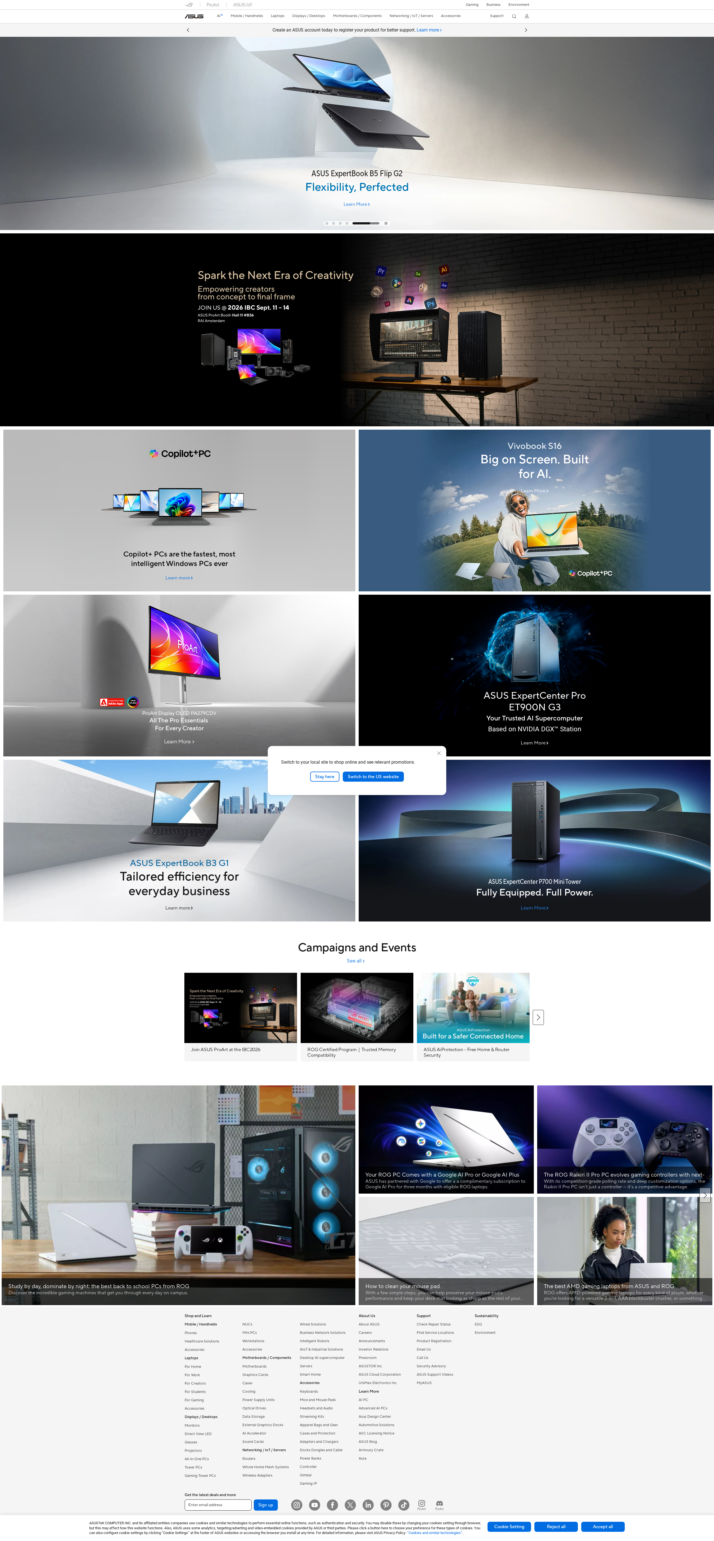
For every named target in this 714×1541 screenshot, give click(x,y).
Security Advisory (431, 1366)
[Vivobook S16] (535, 510)
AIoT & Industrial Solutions (321, 1349)
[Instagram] (296, 1505)
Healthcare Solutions (202, 1341)
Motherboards (254, 1366)
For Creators (195, 1383)
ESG (478, 1324)
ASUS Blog (368, 1442)
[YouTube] (314, 1505)
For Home (193, 1367)
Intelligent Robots (314, 1341)
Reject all (556, 1527)
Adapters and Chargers (319, 1442)
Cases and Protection (317, 1433)
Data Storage (253, 1416)
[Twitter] (350, 1505)
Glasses (191, 1442)
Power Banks (310, 1458)
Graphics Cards (255, 1375)
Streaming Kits (312, 1416)
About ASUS (369, 1324)
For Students (195, 1392)
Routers (248, 1459)
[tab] (339, 223)
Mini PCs (249, 1332)
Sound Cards (253, 1442)
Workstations (253, 1341)
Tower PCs (193, 1467)
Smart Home (310, 1374)
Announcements (372, 1341)
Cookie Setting (509, 1527)
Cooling (248, 1391)
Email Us (424, 1349)
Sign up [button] (265, 1505)
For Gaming (194, 1400)
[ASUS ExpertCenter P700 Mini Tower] (535, 840)
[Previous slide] (188, 30)
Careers (365, 1332)
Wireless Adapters (257, 1475)
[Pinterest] (386, 1505)
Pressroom (368, 1358)
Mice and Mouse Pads (318, 1400)
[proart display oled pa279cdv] (179, 675)
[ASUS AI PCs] (179, 510)
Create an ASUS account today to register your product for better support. (355, 30)
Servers (306, 1366)
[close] (439, 753)
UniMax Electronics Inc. (378, 1383)
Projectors (193, 1450)
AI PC (363, 1400)
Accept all (603, 1527)
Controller (308, 1467)
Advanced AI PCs (373, 1408)
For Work (192, 1375)
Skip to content (188, 17)
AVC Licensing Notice (376, 1433)
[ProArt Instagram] (421, 1505)
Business (493, 5)
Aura (362, 1458)
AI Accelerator (254, 1433)
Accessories (194, 1350)
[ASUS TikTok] (403, 1505)
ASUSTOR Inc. (371, 1366)
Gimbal (306, 1475)
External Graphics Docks (262, 1425)
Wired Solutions (313, 1324)
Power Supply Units (258, 1400)
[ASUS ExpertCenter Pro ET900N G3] (535, 675)
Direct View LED (198, 1434)
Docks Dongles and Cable (321, 1450)
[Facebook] (332, 1505)
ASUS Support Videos (435, 1374)
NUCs (247, 1324)
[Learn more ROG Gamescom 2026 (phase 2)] (357, 228)
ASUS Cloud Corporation (380, 1374)
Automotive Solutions (376, 1425)
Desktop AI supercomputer (322, 1358)
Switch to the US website (373, 776)
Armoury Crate (371, 1450)
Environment (518, 5)
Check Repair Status (434, 1324)
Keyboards (309, 1391)
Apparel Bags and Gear (319, 1425)
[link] (194, 16)
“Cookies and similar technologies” (434, 1533)
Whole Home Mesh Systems (265, 1467)
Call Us (422, 1358)
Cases (247, 1383)
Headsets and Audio (316, 1408)
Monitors (192, 1425)
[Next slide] (526, 30)
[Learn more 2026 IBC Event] (357, 425)
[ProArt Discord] (439, 1505)
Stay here (324, 776)
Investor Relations (374, 1349)
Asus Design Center (375, 1416)
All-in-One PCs (197, 1459)
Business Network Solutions (323, 1332)
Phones (191, 1333)
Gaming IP (308, 1483)
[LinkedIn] (368, 1505)
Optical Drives (254, 1408)
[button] (472, 4)
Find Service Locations (435, 1332)
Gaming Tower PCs (200, 1476)
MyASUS (424, 1383)
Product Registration (434, 1341)
